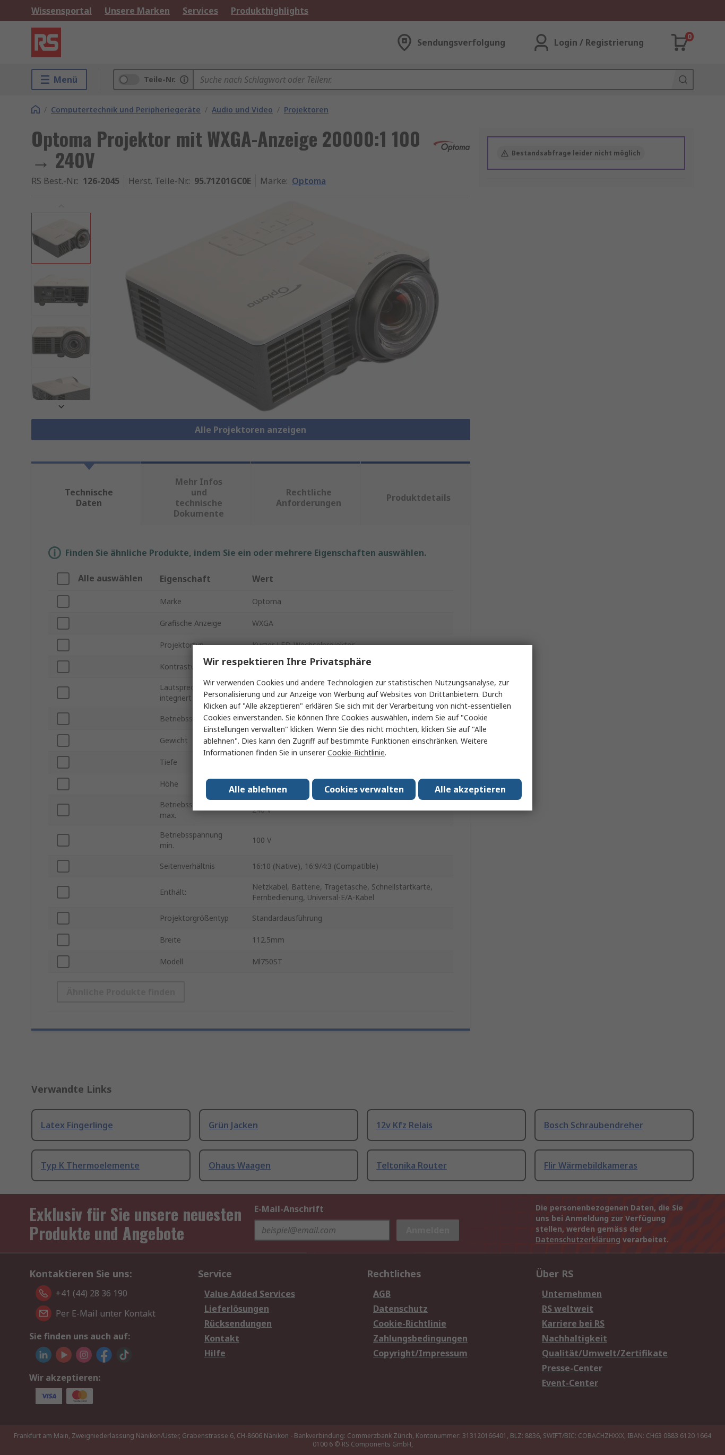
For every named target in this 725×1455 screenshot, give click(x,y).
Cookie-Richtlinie (356, 752)
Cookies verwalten (364, 789)
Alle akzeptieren (470, 789)
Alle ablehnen (258, 789)
